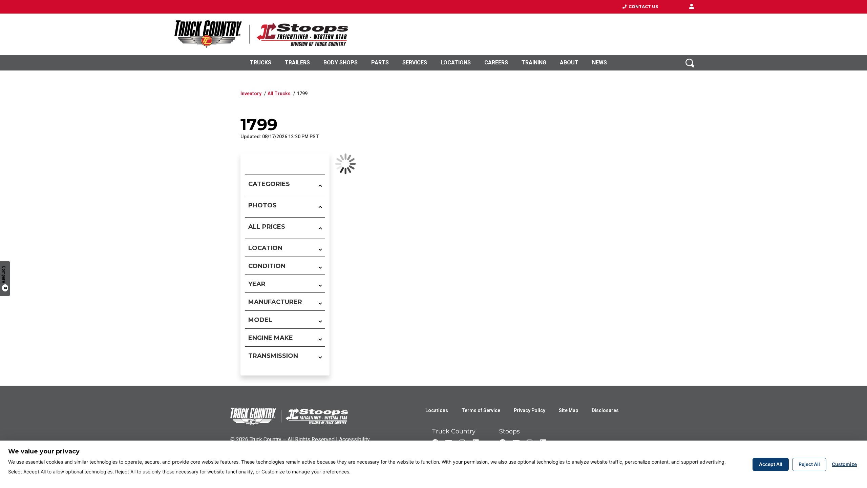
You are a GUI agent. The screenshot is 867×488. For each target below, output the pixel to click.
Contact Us (642, 6)
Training (534, 62)
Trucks (260, 62)
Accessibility (354, 439)
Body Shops (340, 62)
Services (414, 62)
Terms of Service (481, 410)
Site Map (568, 410)
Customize (844, 464)
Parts (380, 62)
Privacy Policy (529, 410)
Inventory (250, 93)
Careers (496, 62)
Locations (456, 62)
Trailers (297, 62)
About (569, 62)
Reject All (809, 464)
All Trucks (279, 93)
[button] (691, 7)
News (599, 62)
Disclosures (605, 410)
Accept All (770, 464)
